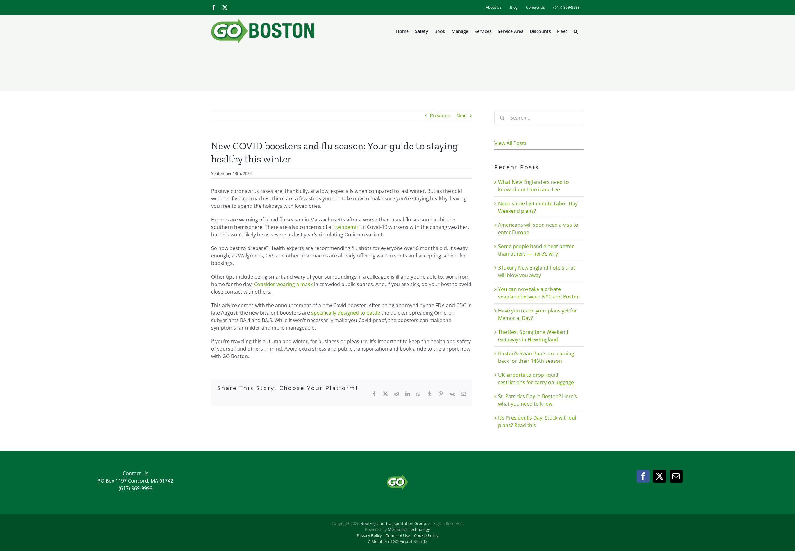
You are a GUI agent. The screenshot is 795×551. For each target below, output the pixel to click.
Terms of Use (398, 535)
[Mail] (676, 476)
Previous (440, 115)
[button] (576, 31)
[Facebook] (643, 476)
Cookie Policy (426, 535)
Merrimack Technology (409, 529)
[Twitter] (659, 476)
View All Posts (510, 143)
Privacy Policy (369, 535)
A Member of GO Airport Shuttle (397, 541)
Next (461, 115)
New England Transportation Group (393, 523)
